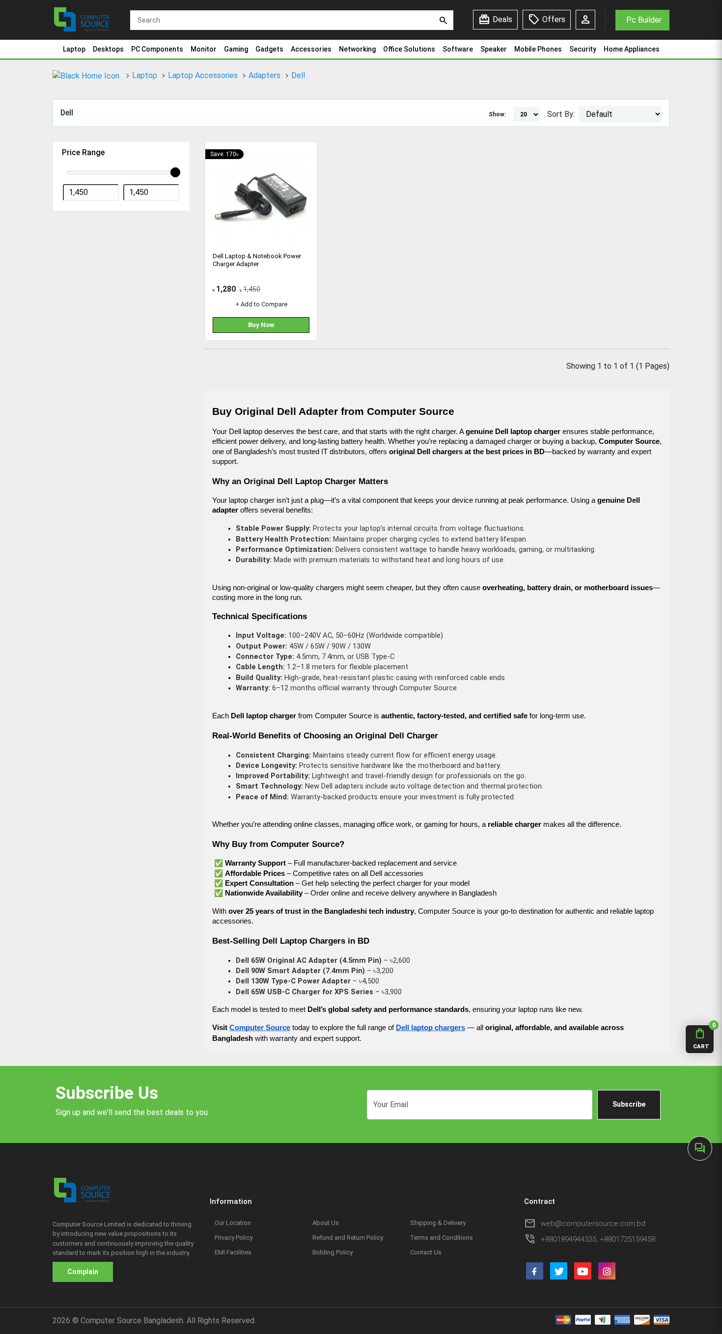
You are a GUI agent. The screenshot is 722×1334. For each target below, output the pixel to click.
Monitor (204, 49)
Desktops (108, 49)
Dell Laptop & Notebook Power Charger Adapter (257, 260)
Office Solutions (409, 49)
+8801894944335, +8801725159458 (598, 1239)
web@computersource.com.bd (593, 1223)
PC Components (157, 49)
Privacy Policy (233, 1237)
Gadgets (269, 49)
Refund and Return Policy (347, 1237)
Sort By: (561, 114)
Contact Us (426, 1252)
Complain (82, 1272)
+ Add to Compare (261, 304)
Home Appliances (632, 49)
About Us (325, 1222)
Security (582, 49)
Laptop (74, 49)
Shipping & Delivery (438, 1222)
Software (458, 49)
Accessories (311, 49)
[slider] (175, 172)
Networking (357, 49)
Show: (497, 114)
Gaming (236, 49)
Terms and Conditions (441, 1237)
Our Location (233, 1222)
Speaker (493, 49)
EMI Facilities (233, 1252)
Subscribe (628, 1104)
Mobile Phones (538, 49)
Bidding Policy (332, 1252)
